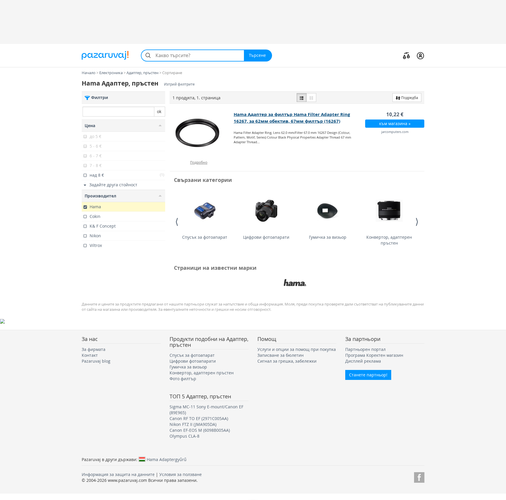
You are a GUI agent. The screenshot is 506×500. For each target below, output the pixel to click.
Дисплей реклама (363, 361)
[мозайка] (311, 97)
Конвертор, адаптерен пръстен (389, 240)
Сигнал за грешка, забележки (287, 361)
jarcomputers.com (394, 131)
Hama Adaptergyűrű (167, 459)
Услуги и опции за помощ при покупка (296, 349)
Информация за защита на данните (118, 474)
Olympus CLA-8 (184, 436)
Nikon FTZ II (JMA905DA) (193, 424)
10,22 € (395, 114)
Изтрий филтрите (179, 84)
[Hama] (295, 283)
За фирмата (93, 349)
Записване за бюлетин (280, 355)
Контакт (90, 355)
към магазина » (395, 123)
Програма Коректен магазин (374, 355)
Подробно (198, 162)
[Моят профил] (420, 55)
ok (159, 111)
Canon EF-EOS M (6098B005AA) (200, 430)
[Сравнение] (406, 55)
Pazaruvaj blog (96, 361)
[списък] (302, 97)
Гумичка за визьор (327, 237)
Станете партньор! (368, 375)
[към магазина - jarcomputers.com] (202, 133)
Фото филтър (183, 378)
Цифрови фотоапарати (266, 237)
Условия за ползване (180, 474)
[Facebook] (419, 476)
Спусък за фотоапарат (204, 237)
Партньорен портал (365, 349)
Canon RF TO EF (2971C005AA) (199, 418)
